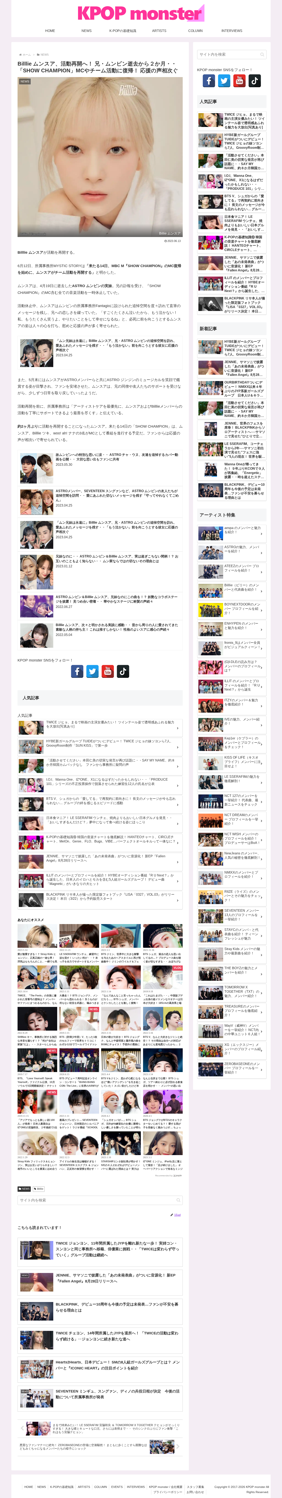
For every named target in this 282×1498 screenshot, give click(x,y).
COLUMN (100, 1487)
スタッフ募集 (195, 1487)
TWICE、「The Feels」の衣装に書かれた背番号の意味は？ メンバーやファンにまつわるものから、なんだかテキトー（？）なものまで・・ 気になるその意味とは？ (37, 1003)
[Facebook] (77, 671)
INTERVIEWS (136, 1487)
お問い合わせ (195, 1492)
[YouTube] (107, 671)
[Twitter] (92, 671)
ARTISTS (84, 1487)
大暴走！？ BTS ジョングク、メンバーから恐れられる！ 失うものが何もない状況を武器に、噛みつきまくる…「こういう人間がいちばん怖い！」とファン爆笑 (79, 1003)
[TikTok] (123, 671)
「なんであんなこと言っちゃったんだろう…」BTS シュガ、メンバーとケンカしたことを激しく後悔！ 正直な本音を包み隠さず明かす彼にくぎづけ (121, 1003)
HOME (28, 1487)
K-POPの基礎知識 (61, 1487)
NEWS (26, 1188)
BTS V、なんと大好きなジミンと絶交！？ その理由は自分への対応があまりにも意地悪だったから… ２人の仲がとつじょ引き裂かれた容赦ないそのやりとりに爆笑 (163, 1044)
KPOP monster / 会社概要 (165, 1487)
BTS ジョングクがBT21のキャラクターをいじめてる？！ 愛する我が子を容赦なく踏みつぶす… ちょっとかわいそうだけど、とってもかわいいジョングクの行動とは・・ (163, 1127)
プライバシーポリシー (167, 1492)
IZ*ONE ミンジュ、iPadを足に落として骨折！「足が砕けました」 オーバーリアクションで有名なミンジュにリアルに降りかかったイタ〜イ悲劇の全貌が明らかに (163, 1169)
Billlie (40, 1188)
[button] (178, 1200)
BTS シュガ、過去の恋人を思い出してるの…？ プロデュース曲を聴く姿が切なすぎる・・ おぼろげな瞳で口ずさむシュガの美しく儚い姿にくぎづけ (163, 961)
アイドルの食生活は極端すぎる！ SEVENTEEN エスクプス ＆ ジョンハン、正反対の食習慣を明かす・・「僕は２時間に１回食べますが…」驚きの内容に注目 (79, 1169)
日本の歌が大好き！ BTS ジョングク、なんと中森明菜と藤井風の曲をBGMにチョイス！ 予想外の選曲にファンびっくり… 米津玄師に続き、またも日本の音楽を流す (121, 1044)
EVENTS (117, 1487)
